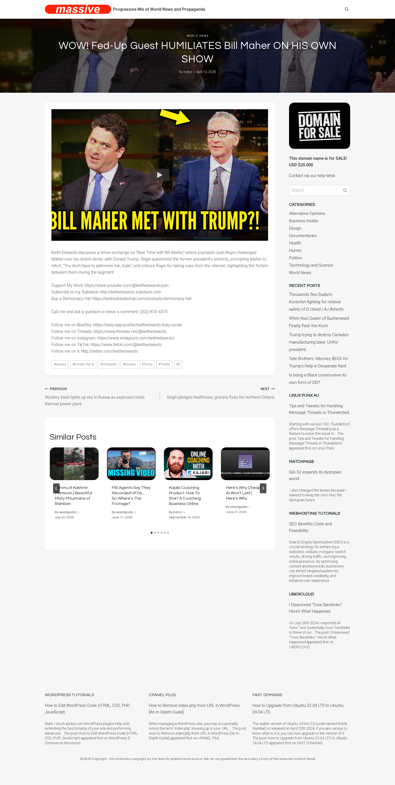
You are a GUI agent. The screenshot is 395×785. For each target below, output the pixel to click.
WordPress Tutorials (69, 695)
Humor (295, 250)
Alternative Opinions (307, 213)
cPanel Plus (162, 695)
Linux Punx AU (304, 395)
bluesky (60, 364)
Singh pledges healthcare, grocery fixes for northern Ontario (221, 393)
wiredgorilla (67, 512)
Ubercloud (301, 594)
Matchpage (301, 462)
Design (295, 228)
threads (129, 364)
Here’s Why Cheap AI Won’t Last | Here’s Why (243, 493)
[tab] (152, 533)
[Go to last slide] (56, 488)
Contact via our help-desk (312, 175)
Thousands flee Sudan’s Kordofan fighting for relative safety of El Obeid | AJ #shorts (316, 302)
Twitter (164, 364)
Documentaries (303, 235)
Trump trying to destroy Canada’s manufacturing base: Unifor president (319, 342)
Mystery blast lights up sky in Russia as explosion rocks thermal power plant (95, 396)
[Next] (263, 488)
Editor (188, 72)
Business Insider (303, 220)
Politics (295, 257)
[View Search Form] (346, 9)
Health (295, 243)
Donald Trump (83, 364)
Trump (147, 364)
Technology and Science (311, 265)
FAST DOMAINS (267, 695)
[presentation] (74, 463)
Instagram (108, 364)
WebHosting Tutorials (314, 513)
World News (198, 35)
